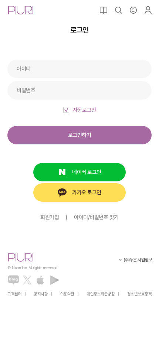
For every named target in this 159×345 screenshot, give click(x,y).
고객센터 (14, 294)
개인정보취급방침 (101, 294)
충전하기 (133, 10)
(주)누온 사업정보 (138, 260)
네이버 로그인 (86, 172)
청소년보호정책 (139, 294)
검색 (118, 10)
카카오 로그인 (86, 192)
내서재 (103, 10)
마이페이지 (148, 10)
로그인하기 (79, 135)
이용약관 (67, 294)
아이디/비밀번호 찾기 (96, 217)
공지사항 (41, 294)
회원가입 (49, 217)
